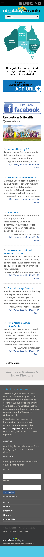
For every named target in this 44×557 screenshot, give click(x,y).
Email (6, 480)
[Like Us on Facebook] (22, 108)
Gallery (6, 506)
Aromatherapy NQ (18, 149)
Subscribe (9, 492)
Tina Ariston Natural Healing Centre (17, 324)
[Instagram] (38, 2)
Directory (7, 510)
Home (6, 502)
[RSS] (34, 2)
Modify (32, 164)
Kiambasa (14, 212)
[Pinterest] (31, 2)
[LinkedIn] (27, 2)
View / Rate (18, 164)
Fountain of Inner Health (22, 177)
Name (6, 469)
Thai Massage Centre (20, 288)
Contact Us (9, 519)
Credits (7, 515)
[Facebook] (19, 2)
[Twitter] (23, 2)
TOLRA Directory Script (20, 531)
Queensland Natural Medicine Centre (18, 252)
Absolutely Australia (28, 528)
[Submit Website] (22, 85)
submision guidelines (14, 428)
